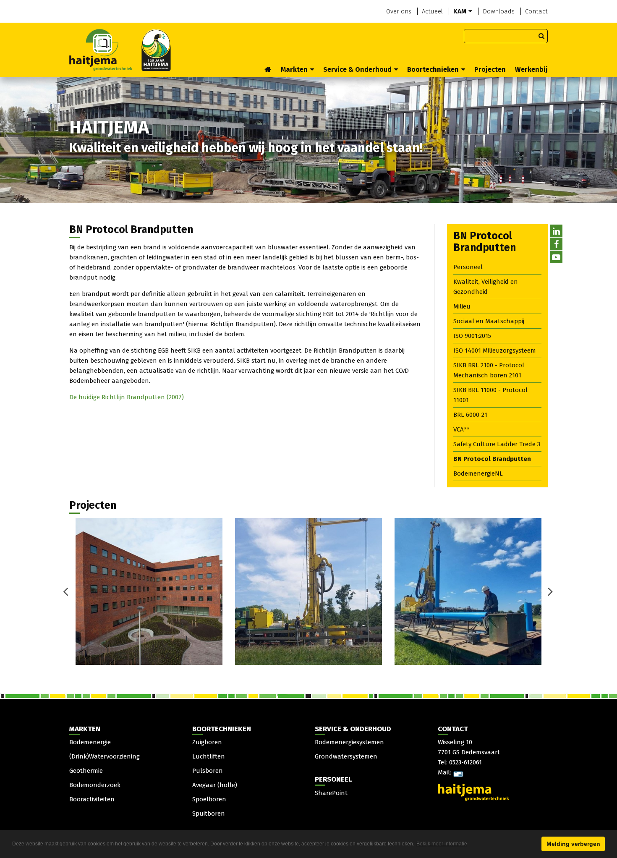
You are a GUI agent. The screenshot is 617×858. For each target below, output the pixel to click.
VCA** (461, 429)
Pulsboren (207, 770)
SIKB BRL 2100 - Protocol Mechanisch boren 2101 (488, 370)
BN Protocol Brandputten (492, 459)
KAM (459, 11)
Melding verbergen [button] (573, 843)
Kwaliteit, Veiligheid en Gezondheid (485, 287)
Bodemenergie (90, 742)
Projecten (490, 69)
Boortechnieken (433, 69)
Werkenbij (531, 69)
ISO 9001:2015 (472, 336)
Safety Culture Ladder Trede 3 (496, 444)
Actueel (432, 11)
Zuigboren (207, 742)
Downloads (499, 11)
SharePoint (331, 793)
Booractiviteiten (92, 799)
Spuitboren (208, 813)
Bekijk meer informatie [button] (441, 844)
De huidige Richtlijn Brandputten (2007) (126, 397)
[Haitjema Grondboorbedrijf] (120, 49)
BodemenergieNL (478, 473)
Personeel (468, 267)
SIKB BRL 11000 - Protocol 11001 (490, 395)
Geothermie (86, 770)
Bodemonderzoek (94, 785)
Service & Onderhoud (357, 69)
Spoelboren (209, 799)
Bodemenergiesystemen (349, 742)
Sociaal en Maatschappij (488, 321)
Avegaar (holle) (214, 785)
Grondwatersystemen (346, 756)
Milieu (462, 306)
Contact (536, 11)
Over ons (398, 11)
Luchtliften (208, 756)
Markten (294, 69)
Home (268, 70)
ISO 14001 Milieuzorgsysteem (494, 350)
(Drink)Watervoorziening (104, 756)
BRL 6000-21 (470, 415)
